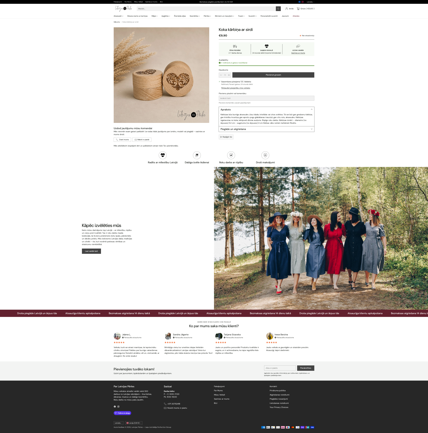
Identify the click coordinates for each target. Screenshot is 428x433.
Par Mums (218, 390)
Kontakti (273, 386)
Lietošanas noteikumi (279, 403)
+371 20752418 (173, 404)
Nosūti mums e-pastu (177, 408)
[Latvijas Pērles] (123, 9)
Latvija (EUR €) (134, 423)
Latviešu (310, 2)
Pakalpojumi (219, 386)
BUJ (215, 403)
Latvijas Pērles (137, 427)
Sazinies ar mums (298, 53)
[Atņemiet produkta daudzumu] (221, 75)
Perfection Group (164, 427)
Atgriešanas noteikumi (279, 395)
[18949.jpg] (161, 75)
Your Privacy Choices (279, 407)
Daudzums (223, 70)
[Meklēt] (278, 8)
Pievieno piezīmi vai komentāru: (232, 93)
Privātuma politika (278, 390)
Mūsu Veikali (219, 395)
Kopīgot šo (227, 137)
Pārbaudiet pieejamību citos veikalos (235, 88)
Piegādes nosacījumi (279, 399)
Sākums (117, 22)
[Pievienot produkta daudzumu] (229, 75)
